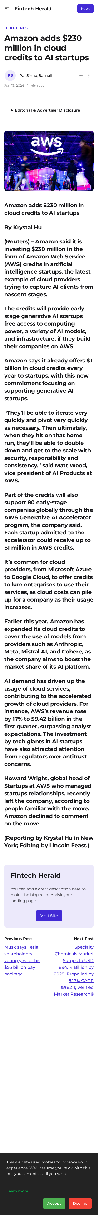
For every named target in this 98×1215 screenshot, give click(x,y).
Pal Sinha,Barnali (35, 75)
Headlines (16, 28)
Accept (54, 1203)
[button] (7, 8)
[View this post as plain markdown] (81, 75)
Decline (80, 1203)
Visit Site (49, 915)
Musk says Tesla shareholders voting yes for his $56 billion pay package (22, 961)
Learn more (17, 1191)
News (85, 9)
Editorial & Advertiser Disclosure (47, 110)
